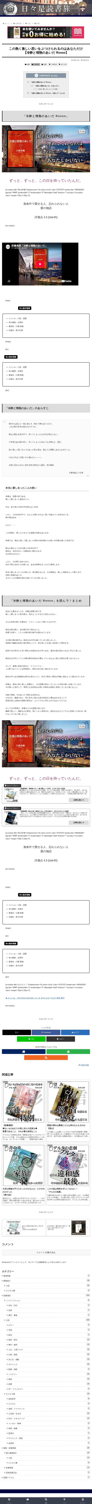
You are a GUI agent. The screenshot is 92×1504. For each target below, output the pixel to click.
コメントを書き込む (46, 1252)
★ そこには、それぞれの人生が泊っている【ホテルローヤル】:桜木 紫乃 (35, 998)
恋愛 (28, 64)
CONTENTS (44, 76)
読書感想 (37, 64)
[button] (60, 1039)
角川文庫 (63, 64)
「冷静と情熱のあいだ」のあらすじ (46, 86)
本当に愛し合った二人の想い (48, 89)
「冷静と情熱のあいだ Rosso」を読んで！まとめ (47, 93)
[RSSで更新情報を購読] (46, 1057)
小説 (45, 64)
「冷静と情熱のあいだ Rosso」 (41, 82)
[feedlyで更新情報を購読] (68, 1051)
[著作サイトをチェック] (24, 1051)
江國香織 (54, 64)
